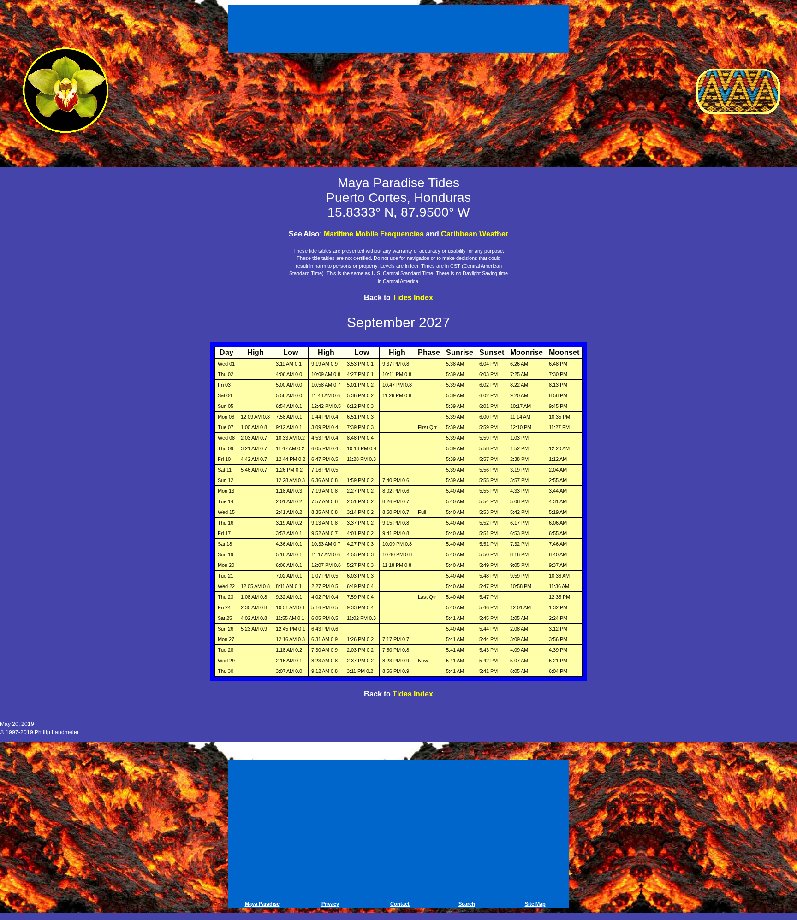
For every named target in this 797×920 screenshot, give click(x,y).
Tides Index (413, 297)
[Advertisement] (400, 26)
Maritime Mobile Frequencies (374, 234)
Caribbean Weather (474, 234)
